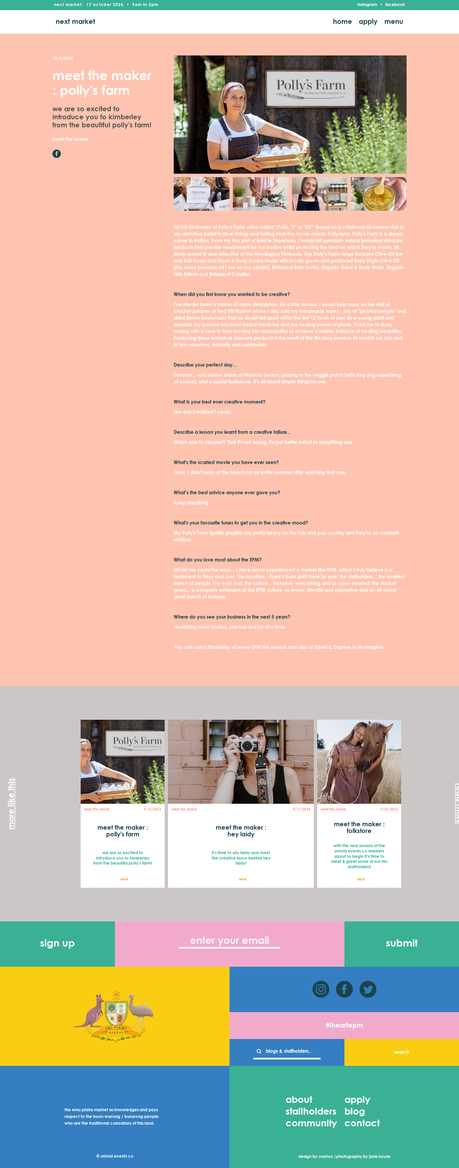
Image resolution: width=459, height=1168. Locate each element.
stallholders (311, 1112)
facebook (395, 5)
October (102, 5)
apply (368, 21)
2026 (118, 5)
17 (89, 5)
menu (393, 21)
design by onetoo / (317, 1157)
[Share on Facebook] (56, 154)
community (311, 1123)
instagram (367, 5)
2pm (153, 5)
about (299, 1100)
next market (75, 21)
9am (137, 5)
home (342, 21)
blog (354, 1112)
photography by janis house (363, 1157)
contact (362, 1123)
